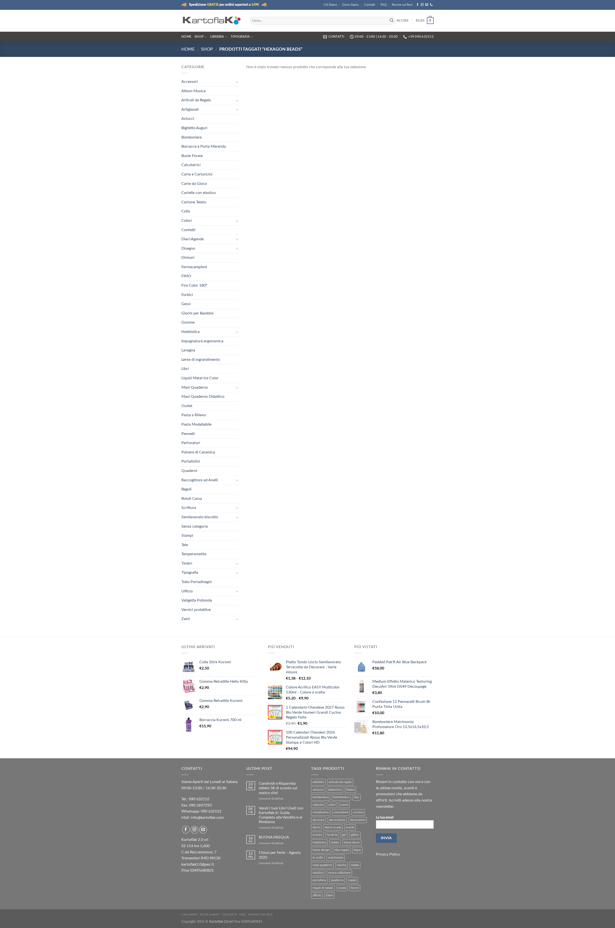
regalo (352, 880)
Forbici (187, 295)
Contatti (369, 4)
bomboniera (321, 797)
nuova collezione (339, 872)
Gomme (188, 322)
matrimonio (335, 857)
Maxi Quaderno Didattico (202, 396)
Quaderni (189, 471)
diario (316, 827)
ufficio (317, 895)
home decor (352, 842)
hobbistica (319, 842)
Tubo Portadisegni (196, 582)
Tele (184, 545)
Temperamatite (193, 554)
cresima (358, 812)
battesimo (335, 789)
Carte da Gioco (194, 184)
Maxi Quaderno (194, 387)
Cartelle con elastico (198, 193)
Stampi (187, 535)
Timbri (186, 563)
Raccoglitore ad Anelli (199, 480)
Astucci (187, 119)
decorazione (337, 820)
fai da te (332, 834)
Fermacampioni (194, 267)
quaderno (337, 880)
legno (357, 850)
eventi (350, 827)
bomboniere (341, 797)
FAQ (384, 4)
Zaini (185, 619)
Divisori (187, 257)
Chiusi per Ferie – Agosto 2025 (280, 855)
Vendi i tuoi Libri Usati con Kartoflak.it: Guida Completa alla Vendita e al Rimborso (281, 815)
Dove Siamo (350, 4)
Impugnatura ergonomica (202, 341)
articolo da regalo (340, 782)
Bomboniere (191, 137)
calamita (318, 804)
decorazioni (357, 820)
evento (317, 834)
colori (332, 804)
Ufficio (187, 591)
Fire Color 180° (194, 285)
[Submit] (391, 21)
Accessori (189, 82)
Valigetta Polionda (196, 600)
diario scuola (333, 827)
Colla (185, 211)
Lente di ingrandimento (200, 360)
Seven (355, 887)
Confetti (188, 230)
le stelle (318, 857)
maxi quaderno (322, 865)
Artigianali (190, 109)
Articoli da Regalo (196, 100)
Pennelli (188, 434)
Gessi (186, 304)
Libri (185, 369)
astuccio (318, 789)
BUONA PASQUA (274, 837)
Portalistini (190, 461)
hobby (335, 842)
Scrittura (188, 508)
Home (186, 36)
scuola (342, 887)
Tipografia (240, 36)
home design (321, 850)
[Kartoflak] (211, 20)
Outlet (186, 406)
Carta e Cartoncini (196, 174)
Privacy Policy (388, 854)
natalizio (318, 872)
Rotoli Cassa (191, 498)
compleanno (321, 812)
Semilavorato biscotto (199, 517)
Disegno (188, 248)
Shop (199, 36)
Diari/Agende (192, 239)
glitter (355, 834)
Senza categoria (194, 526)
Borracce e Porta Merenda (203, 146)
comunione (340, 812)
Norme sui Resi (402, 4)
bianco (350, 789)
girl (344, 834)
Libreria (217, 36)
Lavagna (188, 350)
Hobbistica (190, 332)
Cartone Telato (193, 202)
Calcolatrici (191, 165)
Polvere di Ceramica (198, 452)
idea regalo (341, 850)
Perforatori (190, 443)
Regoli (186, 489)
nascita (341, 865)
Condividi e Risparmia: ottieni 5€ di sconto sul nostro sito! (278, 788)
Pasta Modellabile (196, 424)
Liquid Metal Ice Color (200, 378)
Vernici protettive (196, 610)
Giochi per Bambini (197, 313)
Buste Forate (192, 156)
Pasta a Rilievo (193, 415)
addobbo (318, 782)
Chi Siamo (330, 4)
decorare (319, 820)
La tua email (385, 817)
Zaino (329, 895)
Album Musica (193, 91)
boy (356, 797)
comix (344, 804)
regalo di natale (323, 887)
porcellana (319, 880)
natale (355, 865)
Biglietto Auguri (194, 128)
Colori (186, 221)
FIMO (186, 276)
